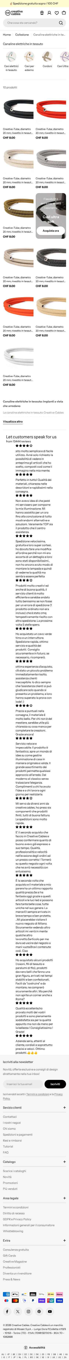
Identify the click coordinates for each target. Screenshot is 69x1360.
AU (2, 1354)
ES (43, 1354)
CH (19, 1354)
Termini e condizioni (37, 1094)
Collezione (22, 34)
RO (31, 1357)
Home (7, 34)
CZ (25, 1354)
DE (31, 1354)
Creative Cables (20, 1325)
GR (54, 1354)
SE (43, 1357)
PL (25, 1357)
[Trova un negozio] (42, 13)
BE (14, 1354)
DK (37, 1354)
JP (14, 1357)
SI (48, 1357)
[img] (34, 446)
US (59, 1357)
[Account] (49, 13)
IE (4, 1357)
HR (60, 1354)
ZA (65, 1357)
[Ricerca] (61, 23)
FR (48, 1354)
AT (8, 1354)
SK (37, 1357)
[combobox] (34, 23)
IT (9, 1357)
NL (20, 1357)
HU (66, 1354)
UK (53, 1357)
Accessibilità (37, 1347)
